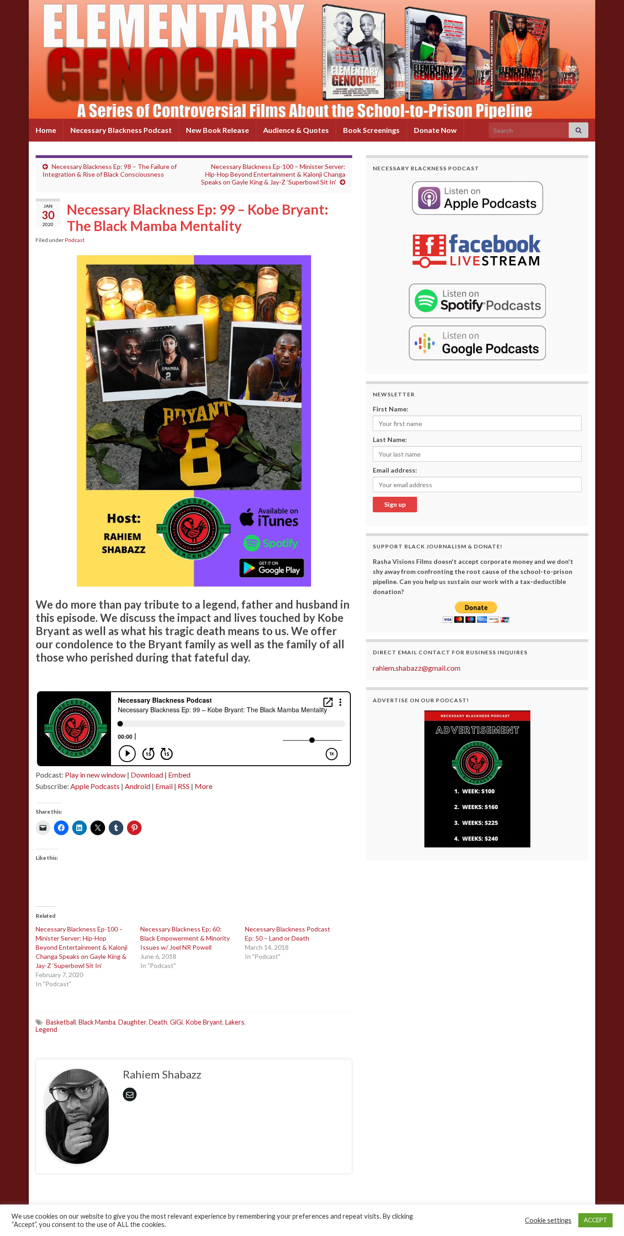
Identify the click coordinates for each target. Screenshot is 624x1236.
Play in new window (95, 774)
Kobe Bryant (203, 1022)
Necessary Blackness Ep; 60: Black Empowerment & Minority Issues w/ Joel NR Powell (185, 938)
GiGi (176, 1022)
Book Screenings (371, 130)
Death (158, 1022)
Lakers (234, 1022)
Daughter (132, 1022)
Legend (46, 1029)
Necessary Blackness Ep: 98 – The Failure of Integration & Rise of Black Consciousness (109, 170)
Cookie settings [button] (548, 1220)
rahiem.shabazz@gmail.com (416, 667)
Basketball (61, 1022)
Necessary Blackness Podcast (121, 130)
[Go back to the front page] (312, 59)
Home (46, 130)
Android (137, 786)
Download (147, 774)
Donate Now (435, 130)
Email (164, 786)
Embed (179, 774)
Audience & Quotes (296, 130)
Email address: (395, 470)
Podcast (75, 240)
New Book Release (217, 130)
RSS (184, 786)
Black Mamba (97, 1022)
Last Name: (390, 439)
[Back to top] (603, 1215)
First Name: (390, 409)
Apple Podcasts (95, 786)
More (203, 786)
